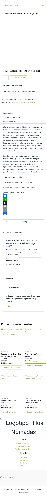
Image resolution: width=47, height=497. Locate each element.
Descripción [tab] (8, 113)
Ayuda (23, 466)
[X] (23, 203)
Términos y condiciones (23, 449)
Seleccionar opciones (11, 367)
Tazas (20, 102)
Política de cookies (23, 446)
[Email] (23, 206)
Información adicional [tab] (11, 117)
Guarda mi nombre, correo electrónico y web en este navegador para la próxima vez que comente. (23, 298)
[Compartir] (23, 213)
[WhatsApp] (23, 199)
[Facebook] (23, 196)
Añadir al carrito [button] (9, 412)
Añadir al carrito (18, 77)
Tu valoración (13, 265)
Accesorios (14, 102)
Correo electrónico (13, 287)
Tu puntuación (12, 259)
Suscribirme (23, 460)
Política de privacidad (23, 444)
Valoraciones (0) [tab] (9, 121)
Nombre (9, 279)
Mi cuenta (23, 458)
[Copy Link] (23, 210)
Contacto (23, 463)
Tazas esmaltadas (29, 102)
